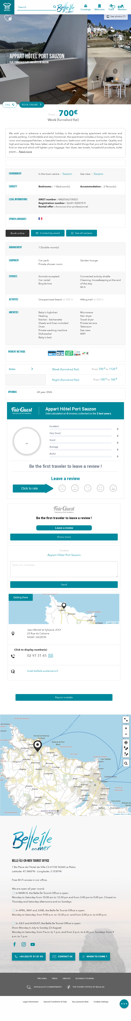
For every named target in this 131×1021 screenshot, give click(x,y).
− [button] (126, 734)
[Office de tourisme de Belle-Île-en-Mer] (32, 838)
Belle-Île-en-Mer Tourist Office (30, 861)
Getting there (20, 597)
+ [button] (126, 728)
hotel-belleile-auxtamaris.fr (42, 671)
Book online (17, 233)
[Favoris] (113, 7)
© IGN (116, 623)
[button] (121, 7)
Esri (122, 814)
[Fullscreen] (126, 720)
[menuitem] (65, 7)
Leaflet (109, 623)
